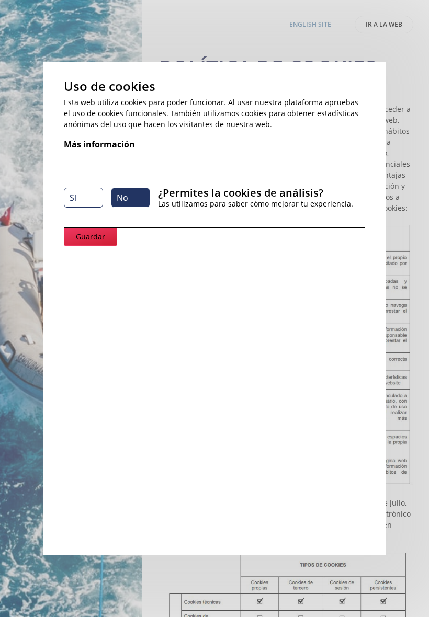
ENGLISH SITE (310, 24)
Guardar (90, 237)
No (122, 197)
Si (73, 197)
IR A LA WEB (384, 24)
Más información (99, 144)
